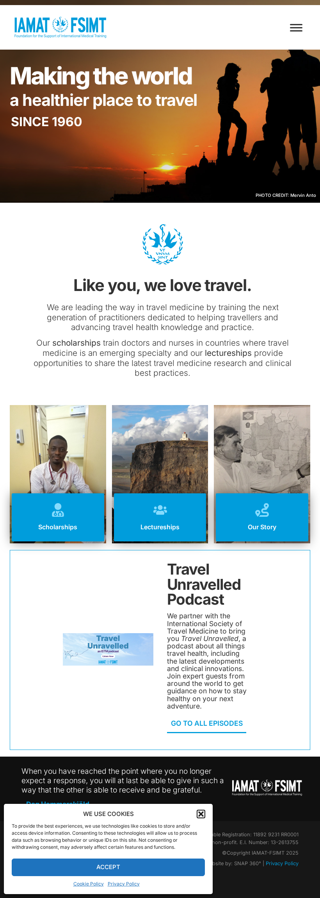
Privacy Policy (124, 884)
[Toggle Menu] (296, 27)
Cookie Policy (88, 884)
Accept (108, 867)
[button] (201, 814)
